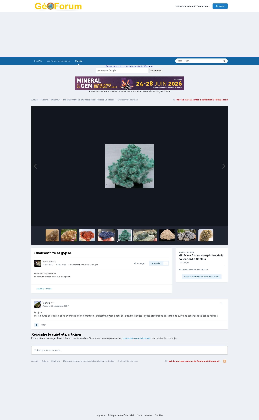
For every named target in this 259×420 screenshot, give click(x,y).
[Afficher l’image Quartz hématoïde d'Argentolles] (87, 235)
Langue (100, 415)
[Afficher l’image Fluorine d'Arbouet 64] (52, 235)
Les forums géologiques (58, 61)
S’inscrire (220, 6)
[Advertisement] (129, 34)
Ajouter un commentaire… (49, 350)
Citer (43, 325)
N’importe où (211, 61)
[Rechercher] (224, 60)
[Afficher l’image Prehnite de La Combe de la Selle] (145, 235)
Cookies (159, 415)
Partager (140, 263)
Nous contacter (144, 415)
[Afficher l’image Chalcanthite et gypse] (124, 235)
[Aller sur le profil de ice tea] (37, 304)
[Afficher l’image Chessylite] (106, 235)
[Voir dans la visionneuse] (129, 166)
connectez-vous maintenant (136, 338)
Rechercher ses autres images (83, 264)
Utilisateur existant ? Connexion (192, 6)
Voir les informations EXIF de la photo (201, 276)
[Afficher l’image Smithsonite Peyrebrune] (186, 235)
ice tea (46, 303)
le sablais (51, 261)
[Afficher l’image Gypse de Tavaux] (167, 235)
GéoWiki (38, 61)
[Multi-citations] (36, 325)
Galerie (78, 61)
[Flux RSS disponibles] (225, 361)
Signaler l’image (44, 288)
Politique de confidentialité (121, 415)
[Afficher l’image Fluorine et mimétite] (69, 235)
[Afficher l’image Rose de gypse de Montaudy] (206, 235)
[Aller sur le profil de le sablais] (37, 263)
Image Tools (215, 220)
